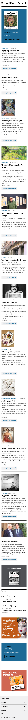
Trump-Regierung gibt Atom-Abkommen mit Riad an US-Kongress (13, 611)
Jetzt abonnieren (10, 656)
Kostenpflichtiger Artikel (9, 68)
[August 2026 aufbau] (14, 579)
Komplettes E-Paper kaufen (12, 39)
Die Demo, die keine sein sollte (8, 597)
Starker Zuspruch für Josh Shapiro (9, 606)
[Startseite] (10, 3)
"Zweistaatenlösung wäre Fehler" (9, 601)
